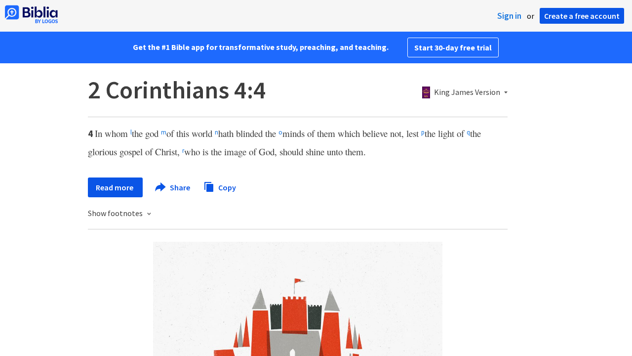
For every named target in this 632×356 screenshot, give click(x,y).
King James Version (467, 92)
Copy (226, 186)
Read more (115, 187)
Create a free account (582, 16)
